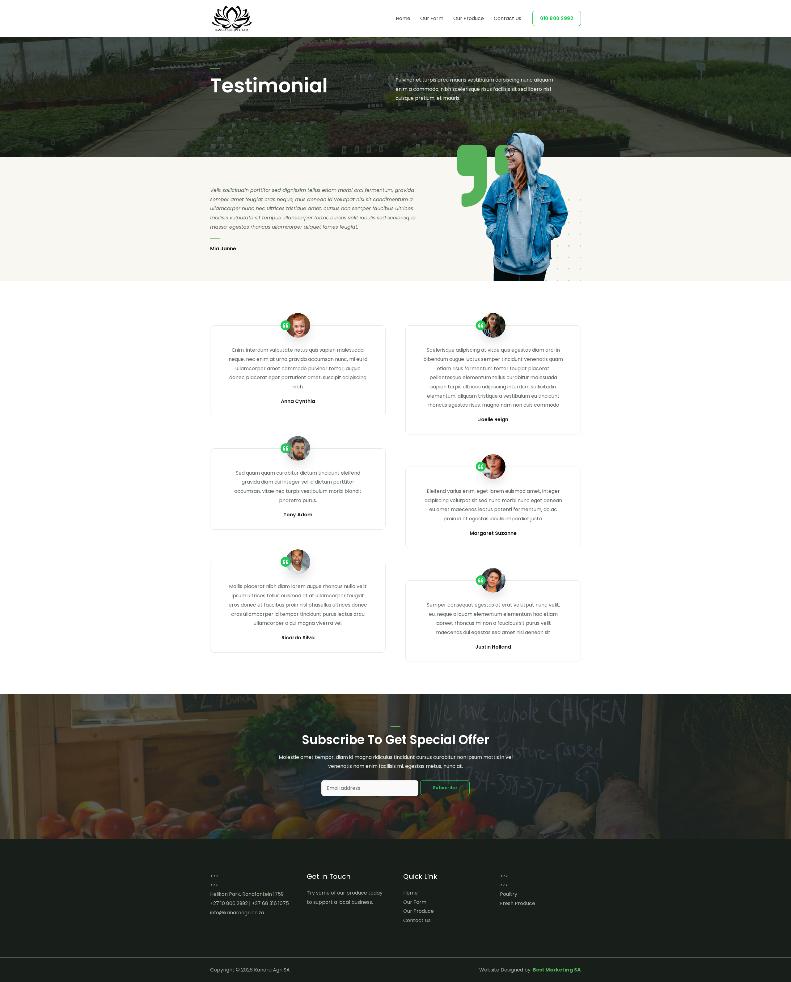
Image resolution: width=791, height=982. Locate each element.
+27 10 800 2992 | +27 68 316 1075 (249, 903)
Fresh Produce (517, 903)
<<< (214, 885)
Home (403, 18)
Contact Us (507, 18)
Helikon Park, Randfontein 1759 (247, 894)
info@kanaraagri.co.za (237, 912)
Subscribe (445, 788)
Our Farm (431, 18)
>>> (214, 875)
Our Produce (468, 18)
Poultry (508, 894)
